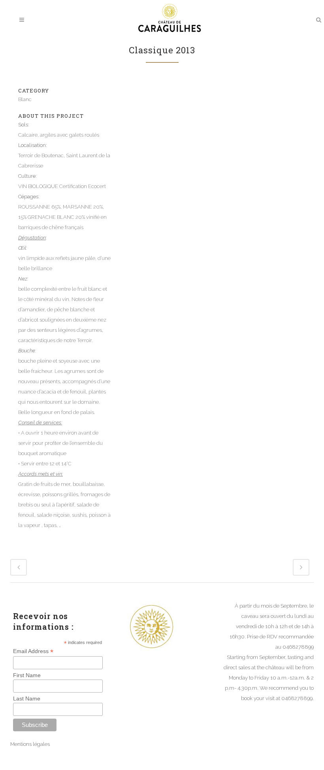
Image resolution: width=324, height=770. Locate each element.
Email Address (33, 651)
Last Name (26, 698)
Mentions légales (30, 744)
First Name (27, 675)
